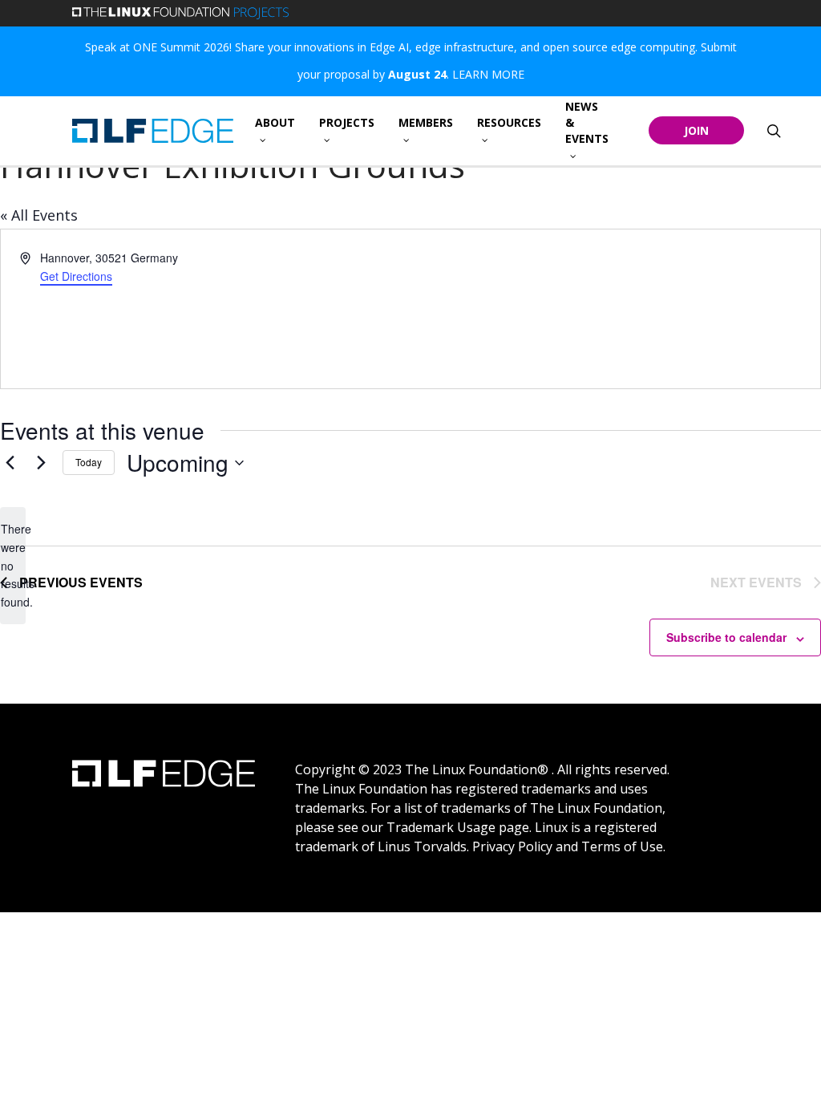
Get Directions (76, 276)
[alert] (13, 565)
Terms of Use (622, 846)
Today (88, 462)
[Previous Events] (9, 463)
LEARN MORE (488, 74)
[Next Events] (41, 463)
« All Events (39, 215)
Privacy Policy (512, 846)
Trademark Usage (440, 827)
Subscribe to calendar (726, 637)
